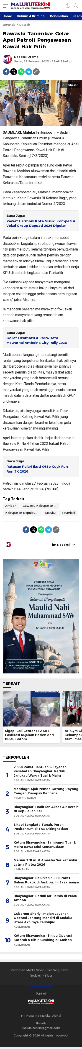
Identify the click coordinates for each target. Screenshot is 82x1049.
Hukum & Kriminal (31, 16)
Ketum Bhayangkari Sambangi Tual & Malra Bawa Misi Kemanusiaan (45, 845)
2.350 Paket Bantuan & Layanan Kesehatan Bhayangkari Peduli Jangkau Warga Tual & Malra (40, 771)
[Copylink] (36, 71)
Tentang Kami (57, 970)
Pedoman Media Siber (27, 970)
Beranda (9, 24)
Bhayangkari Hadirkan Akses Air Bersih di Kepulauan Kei (46, 809)
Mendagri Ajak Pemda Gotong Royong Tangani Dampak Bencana (46, 791)
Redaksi (35, 975)
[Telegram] (28, 71)
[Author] (7, 59)
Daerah (24, 24)
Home (7, 16)
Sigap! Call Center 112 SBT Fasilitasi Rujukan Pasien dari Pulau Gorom (29, 735)
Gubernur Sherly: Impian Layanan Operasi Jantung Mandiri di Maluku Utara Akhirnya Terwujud (43, 918)
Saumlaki (68, 512)
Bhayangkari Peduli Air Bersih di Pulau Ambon (45, 898)
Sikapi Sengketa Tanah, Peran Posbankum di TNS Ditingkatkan (41, 827)
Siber (48, 975)
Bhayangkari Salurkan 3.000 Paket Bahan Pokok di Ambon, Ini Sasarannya (46, 880)
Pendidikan (59, 16)
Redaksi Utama (26, 57)
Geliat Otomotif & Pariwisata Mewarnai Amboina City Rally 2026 (36, 340)
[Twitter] (13, 71)
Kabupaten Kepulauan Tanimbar (23, 512)
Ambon (10, 505)
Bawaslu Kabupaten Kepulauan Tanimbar (41, 505)
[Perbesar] (41, 123)
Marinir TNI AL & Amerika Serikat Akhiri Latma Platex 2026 (46, 862)
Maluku (50, 512)
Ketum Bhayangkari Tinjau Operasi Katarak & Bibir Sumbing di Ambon (43, 938)
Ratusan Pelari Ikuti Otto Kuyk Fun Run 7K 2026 (37, 469)
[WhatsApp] (21, 71)
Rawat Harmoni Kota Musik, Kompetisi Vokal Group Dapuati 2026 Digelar (40, 223)
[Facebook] (6, 71)
